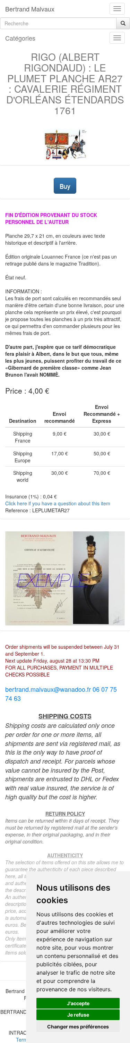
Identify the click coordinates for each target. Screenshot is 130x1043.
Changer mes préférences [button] (78, 1026)
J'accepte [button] (78, 1003)
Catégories (20, 37)
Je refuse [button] (78, 1015)
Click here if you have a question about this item (57, 503)
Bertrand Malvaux (29, 8)
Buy (65, 185)
